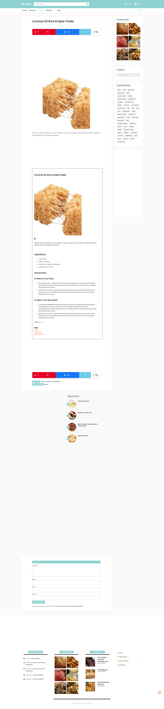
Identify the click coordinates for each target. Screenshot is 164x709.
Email (34, 587)
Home (24, 10)
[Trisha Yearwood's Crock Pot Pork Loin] (122, 55)
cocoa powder (135, 105)
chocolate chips (129, 102)
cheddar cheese (122, 96)
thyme (119, 138)
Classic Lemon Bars (83, 401)
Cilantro (120, 105)
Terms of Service (123, 661)
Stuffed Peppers (36, 658)
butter (36, 330)
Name (34, 579)
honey (128, 117)
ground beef (132, 114)
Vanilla (132, 138)
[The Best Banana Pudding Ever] (134, 42)
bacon (119, 90)
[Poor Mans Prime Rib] (122, 42)
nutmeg (120, 126)
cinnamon (126, 105)
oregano (131, 126)
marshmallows (38, 334)
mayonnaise (121, 120)
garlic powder (126, 111)
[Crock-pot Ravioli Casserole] (134, 55)
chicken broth (131, 99)
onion (125, 126)
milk (127, 120)
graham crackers (122, 114)
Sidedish (49, 10)
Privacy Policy (122, 657)
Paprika (119, 129)
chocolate (120, 102)
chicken (130, 96)
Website (34, 594)
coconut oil (37, 332)
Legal (59, 10)
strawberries (128, 135)
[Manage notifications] (159, 692)
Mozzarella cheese (122, 123)
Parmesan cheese (128, 129)
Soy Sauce (120, 135)
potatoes (126, 132)
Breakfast (32, 10)
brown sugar (121, 93)
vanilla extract (121, 142)
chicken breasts (122, 99)
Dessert (41, 10)
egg (128, 108)
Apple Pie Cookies (83, 436)
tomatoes (125, 138)
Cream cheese (121, 108)
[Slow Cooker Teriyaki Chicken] (134, 29)
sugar (135, 135)
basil (124, 90)
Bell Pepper (131, 90)
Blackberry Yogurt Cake (84, 412)
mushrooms (133, 123)
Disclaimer (121, 665)
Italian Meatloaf (38, 675)
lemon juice (135, 117)
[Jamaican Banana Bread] (122, 29)
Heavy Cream (121, 117)
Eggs (133, 108)
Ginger (133, 111)
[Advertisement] (66, 52)
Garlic (119, 111)
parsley (119, 132)
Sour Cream (134, 132)
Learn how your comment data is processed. (69, 606)
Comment (35, 565)
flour (138, 108)
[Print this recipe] (35, 239)
